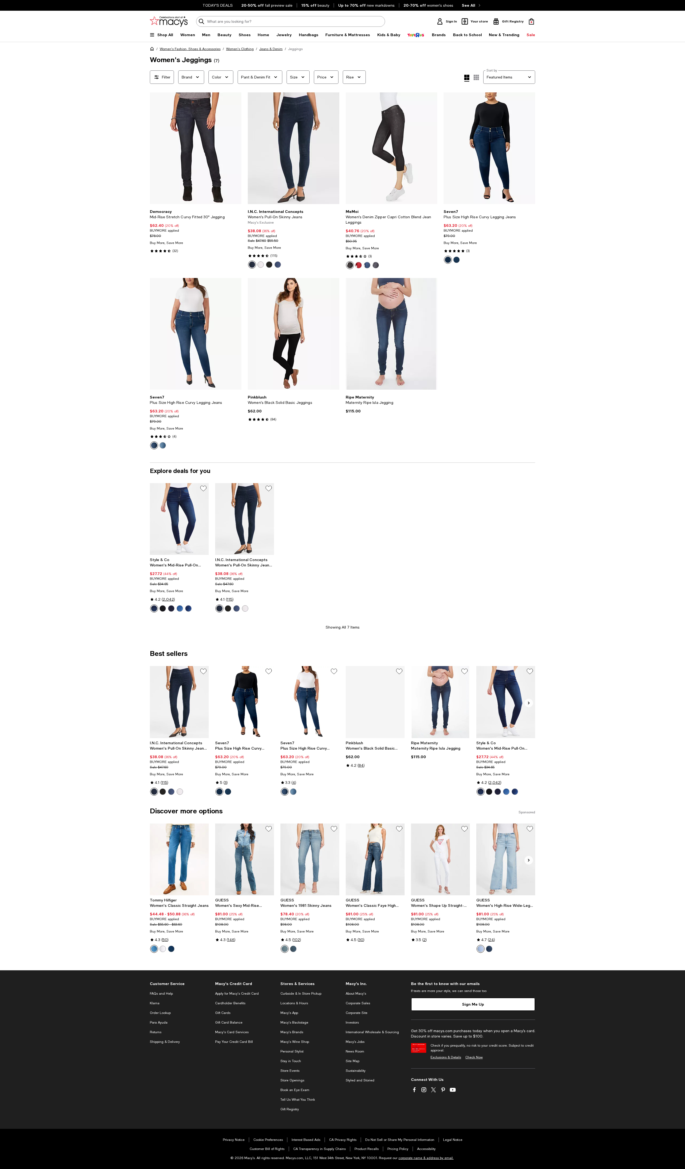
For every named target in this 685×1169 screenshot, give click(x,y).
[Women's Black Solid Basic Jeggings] (293, 334)
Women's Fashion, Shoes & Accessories (190, 49)
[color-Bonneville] (489, 949)
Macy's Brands (291, 1032)
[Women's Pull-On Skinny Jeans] (293, 148)
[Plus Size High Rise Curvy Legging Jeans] (489, 148)
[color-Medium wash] (367, 265)
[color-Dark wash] (375, 265)
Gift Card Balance (228, 1022)
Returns (155, 1032)
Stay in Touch (290, 1061)
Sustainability (356, 1071)
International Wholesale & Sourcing (372, 1032)
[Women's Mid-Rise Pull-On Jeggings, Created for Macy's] (179, 519)
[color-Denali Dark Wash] (456, 260)
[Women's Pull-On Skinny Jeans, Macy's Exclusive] (244, 519)
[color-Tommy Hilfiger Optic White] (162, 949)
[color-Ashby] (188, 608)
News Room (355, 1051)
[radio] (252, 264)
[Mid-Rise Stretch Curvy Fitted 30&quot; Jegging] (195, 148)
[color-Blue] (154, 949)
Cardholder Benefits (230, 1003)
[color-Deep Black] (269, 264)
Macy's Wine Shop (294, 1042)
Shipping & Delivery (165, 1042)
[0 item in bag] (531, 21)
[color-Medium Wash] (278, 264)
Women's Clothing (240, 49)
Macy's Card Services (232, 1032)
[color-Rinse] (252, 264)
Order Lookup (160, 1013)
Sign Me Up (473, 1004)
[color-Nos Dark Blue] (171, 949)
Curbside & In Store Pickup (300, 993)
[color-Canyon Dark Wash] (154, 445)
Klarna (154, 1003)
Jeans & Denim (271, 49)
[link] (195, 231)
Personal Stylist (291, 1051)
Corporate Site (356, 1013)
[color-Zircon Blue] (284, 949)
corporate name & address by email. (426, 1158)
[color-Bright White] (260, 264)
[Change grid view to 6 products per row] (476, 77)
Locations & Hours (294, 1003)
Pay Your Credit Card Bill (234, 1042)
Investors (352, 1022)
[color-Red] (358, 265)
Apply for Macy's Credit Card (237, 993)
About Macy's (356, 993)
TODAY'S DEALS (218, 5)
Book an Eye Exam (294, 1090)
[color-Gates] (180, 608)
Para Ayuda (159, 1022)
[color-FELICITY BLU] (480, 949)
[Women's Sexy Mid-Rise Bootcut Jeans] (244, 859)
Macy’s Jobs (355, 1042)
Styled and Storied (360, 1080)
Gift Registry (289, 1109)
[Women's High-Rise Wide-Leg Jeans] (505, 859)
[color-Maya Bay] (293, 949)
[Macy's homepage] (153, 50)
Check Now (474, 1057)
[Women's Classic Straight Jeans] (179, 859)
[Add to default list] (203, 488)
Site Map (352, 1061)
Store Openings (292, 1080)
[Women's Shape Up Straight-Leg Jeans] (440, 859)
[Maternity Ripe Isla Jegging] (391, 334)
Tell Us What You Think (297, 1100)
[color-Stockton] (154, 608)
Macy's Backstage (294, 1022)
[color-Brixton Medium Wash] (448, 260)
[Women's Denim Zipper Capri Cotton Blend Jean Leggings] (391, 148)
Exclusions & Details (446, 1057)
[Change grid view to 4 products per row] (466, 78)
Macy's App (289, 1013)
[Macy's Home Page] (169, 21)
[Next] (235, 148)
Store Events (289, 1071)
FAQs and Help (161, 993)
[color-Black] (350, 265)
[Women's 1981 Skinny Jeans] (309, 859)
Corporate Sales (358, 1003)
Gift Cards (222, 1013)
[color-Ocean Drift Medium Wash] (162, 445)
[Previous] (156, 148)
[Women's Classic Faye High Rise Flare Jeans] (375, 859)
